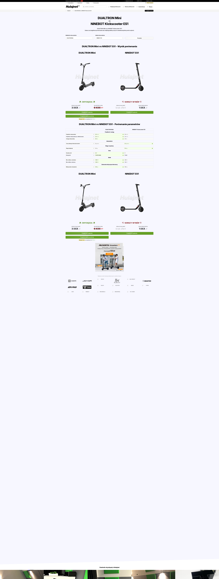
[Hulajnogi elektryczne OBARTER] (146, 280)
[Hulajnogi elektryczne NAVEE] (131, 287)
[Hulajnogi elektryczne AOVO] (72, 293)
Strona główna (71, 2)
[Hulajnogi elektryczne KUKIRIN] (117, 280)
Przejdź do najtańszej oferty (87, 116)
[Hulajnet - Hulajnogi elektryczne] (73, 5)
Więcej (150, 6)
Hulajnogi (115, 6)
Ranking (88, 2)
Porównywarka (96, 2)
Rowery (129, 6)
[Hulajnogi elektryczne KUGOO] (102, 280)
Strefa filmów (80, 2)
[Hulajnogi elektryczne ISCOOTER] (117, 287)
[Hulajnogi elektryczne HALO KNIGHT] (131, 280)
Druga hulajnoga (100, 35)
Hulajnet (68, 10)
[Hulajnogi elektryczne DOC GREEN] (131, 293)
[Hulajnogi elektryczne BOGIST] (102, 287)
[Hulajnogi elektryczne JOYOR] (87, 280)
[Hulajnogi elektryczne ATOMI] (146, 287)
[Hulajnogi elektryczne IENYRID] (72, 287)
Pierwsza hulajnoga (71, 35)
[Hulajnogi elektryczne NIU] (87, 287)
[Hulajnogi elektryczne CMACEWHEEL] (117, 293)
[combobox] (94, 7)
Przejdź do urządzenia (87, 112)
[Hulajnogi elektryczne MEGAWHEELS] (102, 293)
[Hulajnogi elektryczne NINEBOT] (87, 293)
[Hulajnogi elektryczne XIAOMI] (72, 280)
